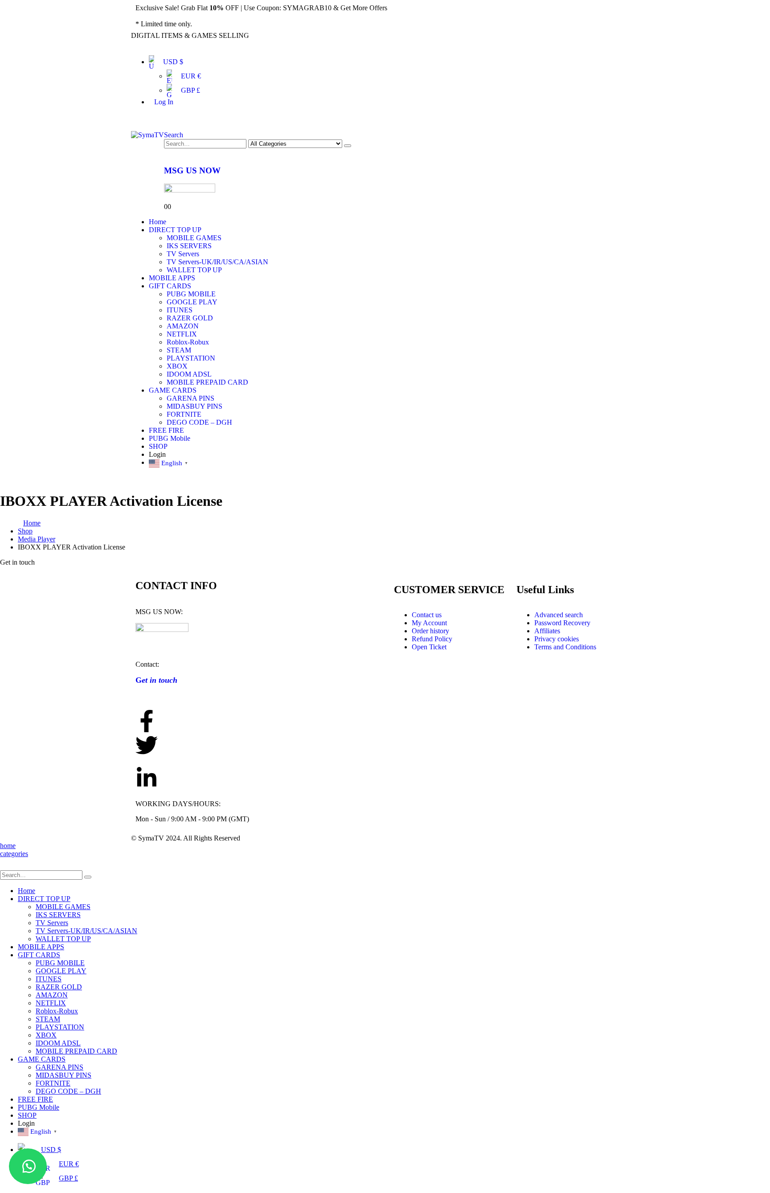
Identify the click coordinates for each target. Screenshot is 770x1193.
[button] (28, 1166)
